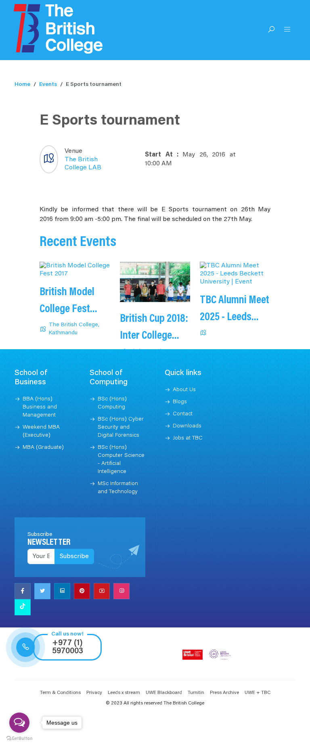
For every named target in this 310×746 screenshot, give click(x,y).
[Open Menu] (287, 30)
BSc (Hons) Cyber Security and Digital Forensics (121, 427)
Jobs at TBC (188, 438)
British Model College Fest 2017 (67, 309)
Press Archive (224, 692)
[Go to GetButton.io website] (19, 738)
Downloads (187, 426)
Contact (183, 414)
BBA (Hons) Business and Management (40, 407)
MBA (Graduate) (43, 447)
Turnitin (196, 692)
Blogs (180, 402)
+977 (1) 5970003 (67, 647)
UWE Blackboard (164, 692)
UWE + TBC (257, 692)
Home (22, 85)
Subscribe (74, 556)
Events (48, 85)
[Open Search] (271, 30)
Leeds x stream (124, 692)
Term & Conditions (60, 692)
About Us (184, 390)
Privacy (94, 692)
